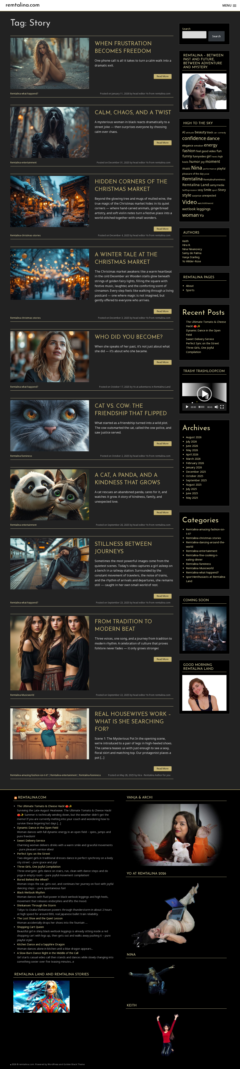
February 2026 (195, 463)
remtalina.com (23, 5)
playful (221, 168)
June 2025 (192, 493)
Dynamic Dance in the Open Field (37, 827)
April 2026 (192, 454)
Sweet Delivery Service (200, 339)
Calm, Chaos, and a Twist (133, 113)
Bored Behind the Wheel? (33, 879)
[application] (204, 394)
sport (214, 190)
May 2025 (192, 497)
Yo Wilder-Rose (191, 261)
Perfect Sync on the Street (202, 343)
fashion (188, 150)
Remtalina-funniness (21, 456)
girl (209, 156)
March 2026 (193, 458)
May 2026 (192, 450)
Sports (190, 290)
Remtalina (192, 179)
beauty (200, 132)
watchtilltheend (205, 203)
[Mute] (216, 407)
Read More (163, 76)
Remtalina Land (195, 184)
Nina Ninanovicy (192, 249)
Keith (185, 241)
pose (206, 174)
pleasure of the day (193, 173)
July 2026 (191, 441)
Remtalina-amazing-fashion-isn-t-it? (29, 775)
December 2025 (196, 471)
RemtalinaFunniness (214, 179)
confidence (194, 138)
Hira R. (186, 245)
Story (222, 190)
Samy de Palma (191, 253)
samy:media (217, 185)
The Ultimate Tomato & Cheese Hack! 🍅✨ (44, 806)
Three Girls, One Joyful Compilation (39, 866)
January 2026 (194, 467)
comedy (222, 132)
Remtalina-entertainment (23, 162)
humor (194, 161)
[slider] (201, 407)
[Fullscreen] (222, 407)
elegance (187, 145)
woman (190, 215)
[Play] (187, 407)
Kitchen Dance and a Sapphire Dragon (41, 944)
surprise (196, 195)
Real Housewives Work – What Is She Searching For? (133, 722)
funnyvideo (199, 156)
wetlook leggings (196, 208)
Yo (202, 215)
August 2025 (194, 484)
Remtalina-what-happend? (24, 93)
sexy (200, 190)
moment (212, 161)
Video (189, 202)
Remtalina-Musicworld (22, 695)
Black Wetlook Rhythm (31, 892)
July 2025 (191, 489)
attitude (190, 132)
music (186, 168)
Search (186, 29)
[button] (204, 393)
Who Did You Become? (129, 337)
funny (187, 156)
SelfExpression (189, 190)
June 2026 (192, 446)
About (190, 286)
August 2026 (194, 437)
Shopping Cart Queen (30, 927)
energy (210, 145)
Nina (196, 167)
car (215, 132)
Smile (207, 190)
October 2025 (194, 476)
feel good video (206, 151)
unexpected (209, 195)
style (186, 195)
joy (203, 162)
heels (214, 156)
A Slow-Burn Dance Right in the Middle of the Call (47, 953)
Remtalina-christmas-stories (25, 235)
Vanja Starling (191, 257)
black (210, 132)
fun (219, 151)
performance (209, 168)
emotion (198, 145)
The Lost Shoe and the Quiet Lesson (40, 918)
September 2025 (196, 480)
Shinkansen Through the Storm (36, 905)
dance (213, 138)
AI (183, 132)
